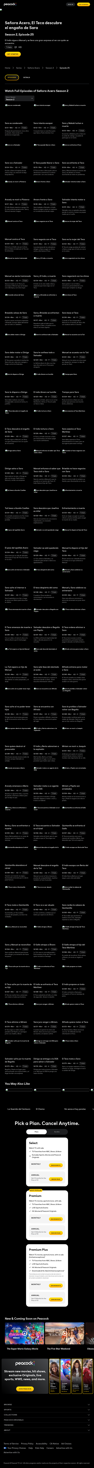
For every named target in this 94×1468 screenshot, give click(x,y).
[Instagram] (86, 1448)
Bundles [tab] (57, 1132)
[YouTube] (80, 1448)
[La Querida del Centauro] (19, 1098)
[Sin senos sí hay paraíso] (76, 1098)
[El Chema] (47, 1098)
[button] (24, 1333)
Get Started (83, 4)
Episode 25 (65, 68)
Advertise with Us (64, 1448)
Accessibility (41, 1443)
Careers (50, 1448)
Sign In (70, 4)
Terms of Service (11, 1443)
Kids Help (39, 1448)
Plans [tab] (36, 1132)
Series (19, 68)
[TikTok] (86, 1441)
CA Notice (54, 1443)
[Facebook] (80, 1441)
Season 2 (50, 68)
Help (31, 1448)
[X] (80, 1455)
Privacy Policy (27, 1443)
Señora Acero (34, 68)
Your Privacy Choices (16, 1448)
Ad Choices (66, 1443)
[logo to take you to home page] (10, 4)
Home (7, 68)
